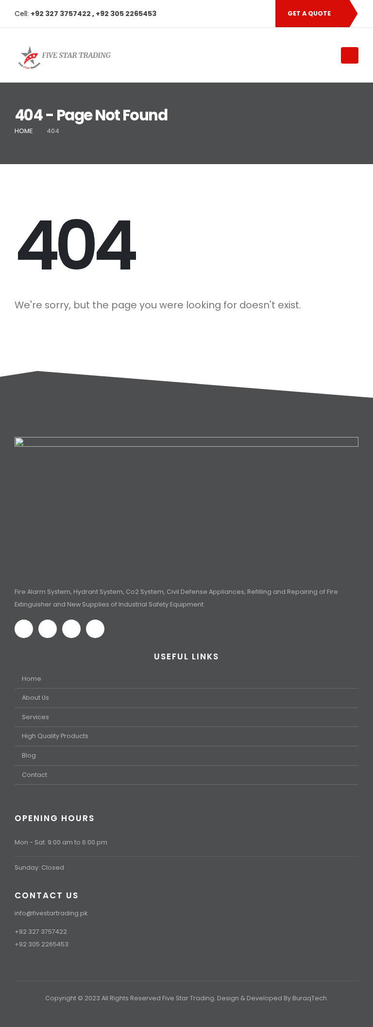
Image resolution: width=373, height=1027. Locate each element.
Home (31, 678)
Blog (29, 755)
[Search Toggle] (321, 55)
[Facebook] (212, 13)
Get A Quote (310, 13)
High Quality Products (55, 736)
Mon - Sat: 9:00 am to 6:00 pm (61, 842)
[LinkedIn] (261, 13)
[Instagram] (245, 13)
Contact (34, 775)
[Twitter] (228, 13)
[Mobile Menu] (349, 55)
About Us (35, 697)
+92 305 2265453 (126, 13)
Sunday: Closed (39, 867)
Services (35, 717)
